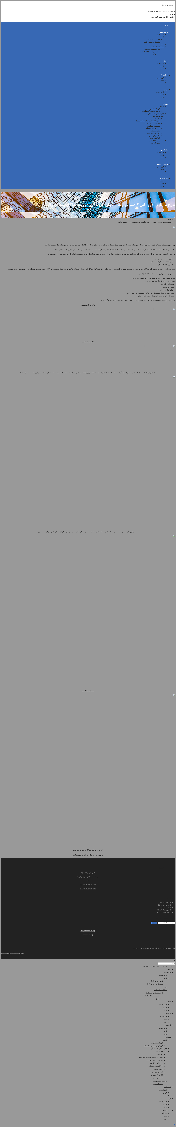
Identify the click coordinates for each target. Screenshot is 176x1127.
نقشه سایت (15, 953)
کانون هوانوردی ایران (168, 5)
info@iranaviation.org (88, 931)
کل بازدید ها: (166, 910)
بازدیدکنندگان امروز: (164, 907)
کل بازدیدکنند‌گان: (165, 912)
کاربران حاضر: (166, 902)
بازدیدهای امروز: (165, 905)
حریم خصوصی (6, 953)
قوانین (21, 953)
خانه (169, 219)
